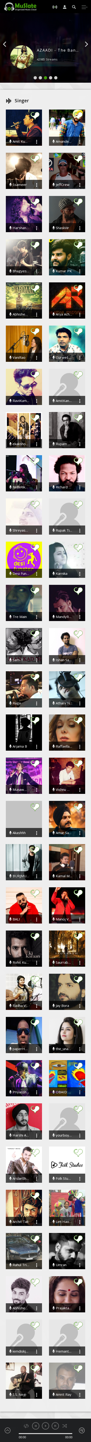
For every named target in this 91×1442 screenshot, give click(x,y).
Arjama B (19, 746)
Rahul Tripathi (20, 1265)
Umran (60, 1265)
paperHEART (20, 1049)
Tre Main (19, 617)
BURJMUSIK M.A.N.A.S (20, 876)
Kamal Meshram (63, 876)
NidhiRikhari (20, 487)
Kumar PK (63, 271)
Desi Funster (20, 573)
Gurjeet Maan (63, 357)
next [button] (55, 1426)
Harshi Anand (20, 1135)
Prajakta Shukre (63, 1308)
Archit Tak (20, 1222)
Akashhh (19, 833)
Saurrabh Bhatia (63, 962)
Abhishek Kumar (20, 314)
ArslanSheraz (20, 1178)
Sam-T (17, 660)
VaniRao (18, 357)
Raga (16, 703)
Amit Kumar (20, 141)
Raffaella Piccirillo (63, 746)
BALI (16, 919)
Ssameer (19, 185)
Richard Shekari (63, 487)
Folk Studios (63, 1178)
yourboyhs (63, 1135)
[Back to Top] (84, 1411)
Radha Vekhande (20, 1006)
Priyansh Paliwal (20, 1092)
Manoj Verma (63, 919)
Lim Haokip (63, 1222)
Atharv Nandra (63, 703)
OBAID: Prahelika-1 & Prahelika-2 (63, 1092)
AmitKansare (63, 401)
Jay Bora (62, 1006)
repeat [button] (26, 1426)
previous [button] (35, 1426)
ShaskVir (62, 228)
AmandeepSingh (63, 141)
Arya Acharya (63, 314)
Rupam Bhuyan (63, 444)
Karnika (61, 573)
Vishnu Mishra (63, 790)
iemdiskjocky (20, 1351)
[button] (10, 51)
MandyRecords (63, 617)
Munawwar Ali (20, 790)
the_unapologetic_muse (63, 1049)
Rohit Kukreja (20, 962)
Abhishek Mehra (20, 1308)
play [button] (45, 1426)
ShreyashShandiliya (20, 530)
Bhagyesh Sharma (20, 271)
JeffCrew (62, 185)
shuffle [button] (65, 1426)
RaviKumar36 (20, 401)
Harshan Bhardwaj (20, 228)
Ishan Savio (63, 660)
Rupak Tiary (63, 530)
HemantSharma (63, 1351)
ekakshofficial (20, 444)
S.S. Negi (19, 1394)
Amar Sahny (63, 833)
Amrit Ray (63, 1394)
